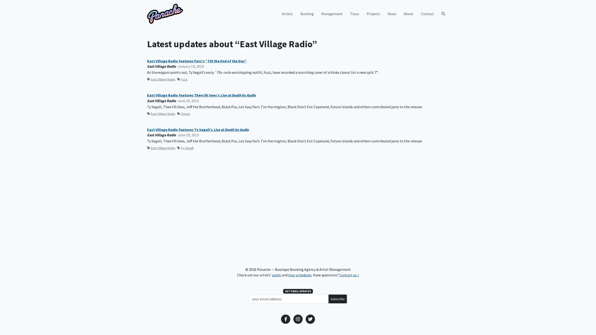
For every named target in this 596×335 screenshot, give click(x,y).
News (392, 13)
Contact (427, 13)
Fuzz (184, 79)
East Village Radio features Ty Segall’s (198, 129)
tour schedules (300, 275)
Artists (287, 13)
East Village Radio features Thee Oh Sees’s (201, 95)
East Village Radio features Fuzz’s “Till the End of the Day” (197, 61)
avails (276, 275)
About (408, 13)
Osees (185, 114)
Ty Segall (187, 148)
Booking (307, 13)
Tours (354, 13)
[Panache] (165, 14)
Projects (373, 13)
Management (332, 13)
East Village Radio (163, 79)
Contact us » (349, 275)
